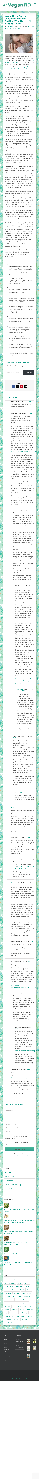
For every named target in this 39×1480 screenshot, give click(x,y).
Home (6, 1335)
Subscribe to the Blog (19, 1346)
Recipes (22, 1309)
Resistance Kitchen (10, 1253)
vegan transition (20, 1316)
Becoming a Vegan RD (7, 1358)
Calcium (20, 1283)
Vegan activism (9, 1316)
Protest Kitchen (9, 1176)
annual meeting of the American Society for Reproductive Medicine (18, 67)
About (6, 1339)
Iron (12, 1299)
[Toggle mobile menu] (35, 3)
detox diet (16, 1293)
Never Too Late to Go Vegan (13, 1184)
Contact (18, 1335)
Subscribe (29, 372)
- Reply (31, 401)
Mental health (9, 1303)
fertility (29, 26)
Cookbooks (21, 1289)
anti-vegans (8, 1280)
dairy (28, 1289)
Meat (24, 1299)
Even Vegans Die (10, 1180)
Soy (33, 26)
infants (7, 1299)
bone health (23, 1280)
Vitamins (24, 1319)
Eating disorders (26, 1293)
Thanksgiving (23, 1313)
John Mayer (20, 689)
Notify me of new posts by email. (17, 1143)
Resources (30, 1309)
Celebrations (19, 1286)
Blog (5, 1343)
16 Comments (16, 28)
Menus (17, 1303)
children (27, 1286)
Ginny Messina (9, 26)
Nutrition (7, 1306)
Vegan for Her (9, 1188)
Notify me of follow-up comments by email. (16, 1137)
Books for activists (10, 1283)
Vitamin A (30, 1316)
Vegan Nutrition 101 (6, 1349)
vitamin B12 (8, 1319)
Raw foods (14, 1309)
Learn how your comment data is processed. (19, 1154)
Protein (7, 1309)
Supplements (13, 1313)
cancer (27, 1283)
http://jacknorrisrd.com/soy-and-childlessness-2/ (23, 867)
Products (30, 1306)
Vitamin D (17, 1319)
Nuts (13, 1306)
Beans (15, 1280)
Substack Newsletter (19, 1340)
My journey (24, 1303)
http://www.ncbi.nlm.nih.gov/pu (20, 1077)
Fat (14, 1296)
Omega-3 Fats (22, 1306)
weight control (9, 1322)
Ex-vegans (8, 1296)
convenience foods (10, 1289)
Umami (32, 1313)
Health (19, 1296)
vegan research (8, 28)
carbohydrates (9, 1286)
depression (8, 1293)
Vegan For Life (9, 1172)
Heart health (27, 1296)
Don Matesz (14, 883)
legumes (18, 1299)
